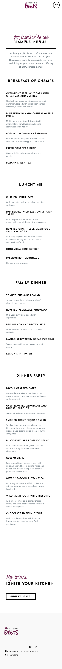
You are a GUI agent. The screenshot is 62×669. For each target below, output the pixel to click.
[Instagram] (36, 647)
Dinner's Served (20, 596)
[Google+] (30, 647)
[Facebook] (24, 647)
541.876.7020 (12, 655)
